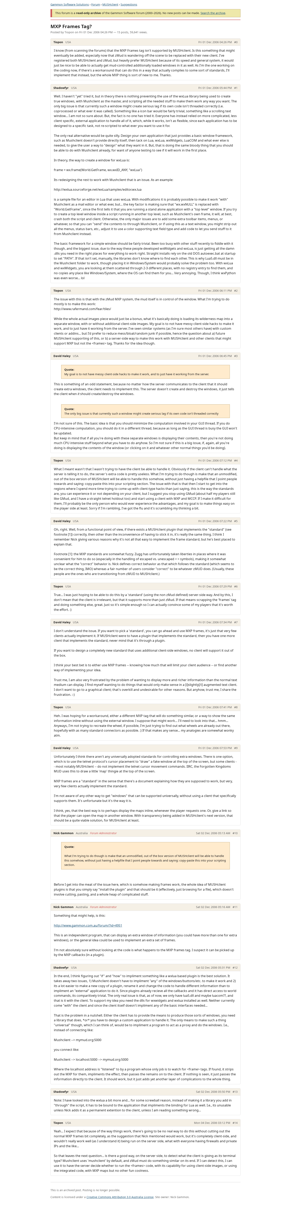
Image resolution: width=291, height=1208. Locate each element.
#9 (236, 748)
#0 (236, 42)
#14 (235, 1123)
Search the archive (213, 13)
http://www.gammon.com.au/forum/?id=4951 (88, 925)
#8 (236, 707)
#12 (235, 967)
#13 (235, 1092)
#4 (236, 460)
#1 (236, 88)
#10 (235, 833)
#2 (236, 290)
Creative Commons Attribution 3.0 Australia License (120, 1197)
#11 (235, 907)
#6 (236, 586)
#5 (236, 521)
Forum (95, 4)
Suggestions (129, 4)
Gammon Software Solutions (69, 4)
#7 (236, 622)
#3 (236, 356)
